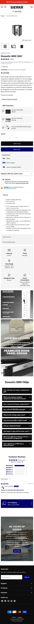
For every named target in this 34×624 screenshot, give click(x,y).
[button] (5, 47)
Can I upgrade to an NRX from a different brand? (13, 444)
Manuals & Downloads (9, 242)
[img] (4, 484)
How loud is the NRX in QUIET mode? (15, 420)
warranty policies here (22, 183)
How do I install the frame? (11, 426)
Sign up (26, 577)
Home (2, 16)
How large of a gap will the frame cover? (16, 431)
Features (5, 195)
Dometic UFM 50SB (17, 110)
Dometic (5, 66)
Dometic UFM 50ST (17, 118)
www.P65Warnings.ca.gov (10, 188)
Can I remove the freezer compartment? (16, 404)
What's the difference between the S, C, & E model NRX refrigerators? (16, 437)
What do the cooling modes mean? (14, 415)
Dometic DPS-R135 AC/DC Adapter (21, 126)
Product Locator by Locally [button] (9, 99)
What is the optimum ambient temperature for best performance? (14, 397)
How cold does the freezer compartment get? (16, 390)
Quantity (3, 134)
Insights (20, 617)
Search (14, 617)
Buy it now (17, 149)
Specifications (7, 237)
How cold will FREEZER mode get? (14, 409)
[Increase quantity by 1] (16, 137)
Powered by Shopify (17, 621)
